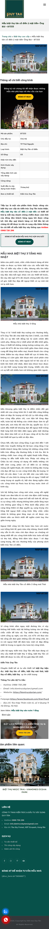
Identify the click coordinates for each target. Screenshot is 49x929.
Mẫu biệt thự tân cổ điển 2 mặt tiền (19, 212)
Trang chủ (6, 37)
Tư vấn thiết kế (10, 842)
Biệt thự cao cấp (22, 37)
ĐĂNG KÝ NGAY (24, 97)
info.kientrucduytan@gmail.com (24, 824)
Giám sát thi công (12, 849)
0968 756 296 (24, 733)
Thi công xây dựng (12, 845)
